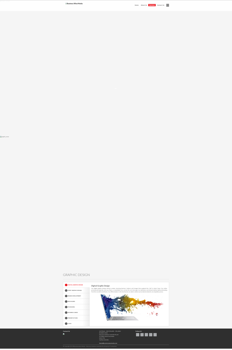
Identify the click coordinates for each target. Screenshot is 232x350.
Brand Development (74, 296)
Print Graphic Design (75, 290)
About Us (144, 5)
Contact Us (160, 5)
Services (152, 5)
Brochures (71, 301)
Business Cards (73, 312)
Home (137, 5)
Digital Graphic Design (75, 285)
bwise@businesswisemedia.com (108, 343)
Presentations (73, 318)
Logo (69, 323)
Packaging (71, 307)
